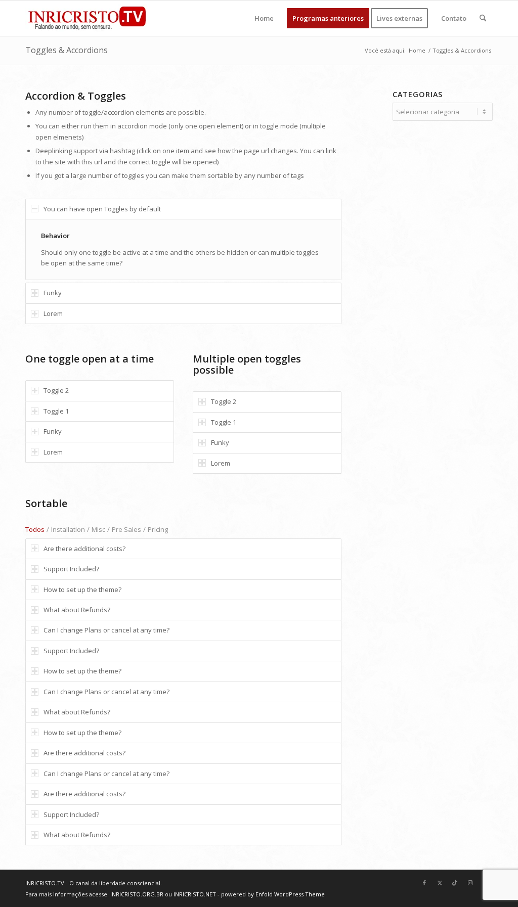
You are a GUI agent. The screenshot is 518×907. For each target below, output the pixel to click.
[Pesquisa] (483, 18)
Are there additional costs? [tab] (84, 548)
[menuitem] (264, 18)
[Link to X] (439, 882)
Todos (35, 529)
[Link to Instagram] (470, 882)
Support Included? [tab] (71, 568)
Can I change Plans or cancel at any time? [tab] (106, 629)
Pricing (158, 529)
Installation (68, 529)
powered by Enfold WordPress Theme (273, 894)
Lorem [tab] (53, 313)
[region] (183, 250)
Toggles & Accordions (66, 50)
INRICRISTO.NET (195, 894)
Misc (98, 529)
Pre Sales (126, 529)
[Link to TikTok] (454, 882)
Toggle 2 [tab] (56, 390)
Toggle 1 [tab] (56, 411)
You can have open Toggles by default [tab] (102, 208)
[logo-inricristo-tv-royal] (87, 18)
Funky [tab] (53, 292)
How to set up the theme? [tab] (82, 589)
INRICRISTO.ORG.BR (136, 894)
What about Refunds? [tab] (77, 609)
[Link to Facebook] (424, 882)
